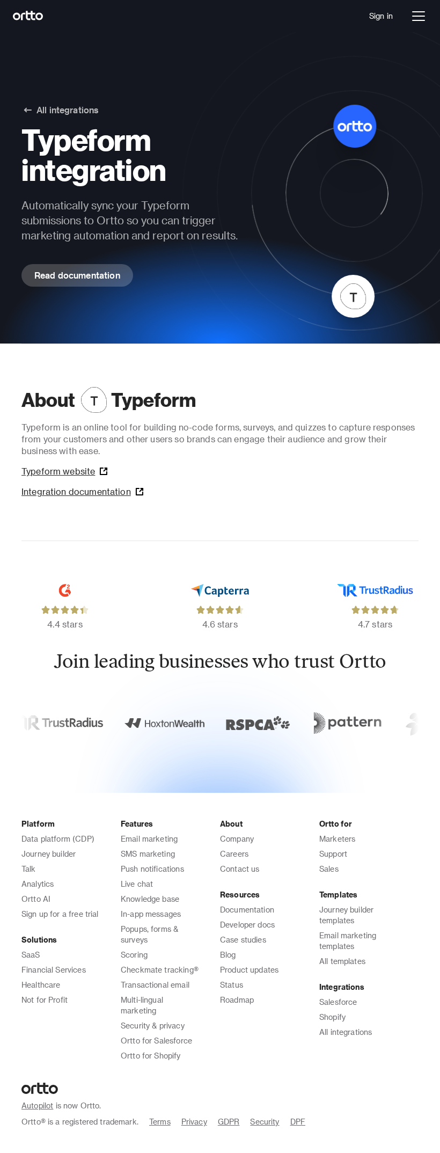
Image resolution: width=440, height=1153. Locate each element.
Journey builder (48, 853)
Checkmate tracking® (160, 969)
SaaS (30, 954)
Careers (234, 853)
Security (264, 1121)
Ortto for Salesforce (156, 1040)
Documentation (247, 909)
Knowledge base (150, 898)
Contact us (240, 868)
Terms (160, 1121)
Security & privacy (153, 1025)
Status (231, 984)
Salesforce (338, 1001)
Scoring (134, 954)
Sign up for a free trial (60, 913)
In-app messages (151, 913)
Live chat (137, 883)
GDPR (229, 1121)
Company (237, 838)
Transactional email (155, 984)
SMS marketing (148, 853)
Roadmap (237, 999)
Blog (228, 954)
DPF (297, 1121)
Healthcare (41, 984)
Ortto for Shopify (151, 1055)
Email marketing (149, 838)
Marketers (337, 838)
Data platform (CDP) (57, 838)
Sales (329, 868)
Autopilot (37, 1105)
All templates (342, 961)
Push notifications (152, 868)
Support (333, 853)
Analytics (37, 883)
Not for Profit (44, 999)
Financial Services (53, 969)
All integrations (345, 1032)
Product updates (249, 969)
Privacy (194, 1121)
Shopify (332, 1016)
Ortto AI (35, 898)
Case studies (243, 939)
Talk (28, 868)
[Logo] (28, 16)
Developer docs (247, 924)
